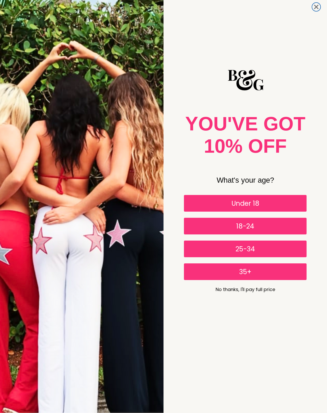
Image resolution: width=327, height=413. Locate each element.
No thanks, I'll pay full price (245, 289)
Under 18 (245, 203)
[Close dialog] (316, 7)
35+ (245, 271)
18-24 (245, 226)
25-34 (245, 249)
